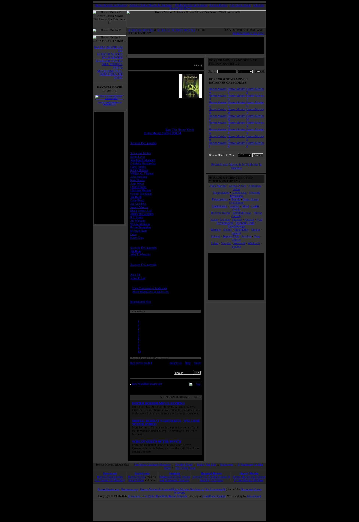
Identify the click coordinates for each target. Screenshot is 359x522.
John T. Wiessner (140, 254)
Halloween (226, 464)
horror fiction (136, 480)
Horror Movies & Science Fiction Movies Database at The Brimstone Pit (183, 489)
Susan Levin (137, 156)
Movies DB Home (180, 8)
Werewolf (239, 243)
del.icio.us (176, 363)
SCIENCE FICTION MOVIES (176, 30)
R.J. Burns (136, 217)
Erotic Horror (251, 199)
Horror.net (110, 473)
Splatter (215, 236)
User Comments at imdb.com (149, 288)
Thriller (236, 239)
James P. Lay (137, 278)
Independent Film (140, 301)
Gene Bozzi (137, 200)
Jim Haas (135, 251)
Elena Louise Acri (140, 210)
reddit (197, 363)
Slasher (255, 229)
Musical (249, 219)
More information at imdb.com (150, 291)
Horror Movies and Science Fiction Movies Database (249, 478)
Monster (237, 219)
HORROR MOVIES (141, 30)
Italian (214, 219)
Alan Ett (135, 274)
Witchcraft (254, 243)
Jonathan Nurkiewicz (142, 160)
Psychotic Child (245, 223)
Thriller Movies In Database (190, 5)
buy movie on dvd (141, 363)
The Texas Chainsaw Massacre (152, 464)
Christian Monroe (140, 190)
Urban (214, 243)
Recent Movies (218, 5)
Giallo (255, 206)
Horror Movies (248, 473)
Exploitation (236, 202)
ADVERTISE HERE (109, 71)
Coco (133, 234)
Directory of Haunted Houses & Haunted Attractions (211, 478)
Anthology (254, 185)
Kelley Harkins (139, 170)
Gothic (236, 209)
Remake (216, 229)
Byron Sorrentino (140, 227)
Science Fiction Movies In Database (150, 5)
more (159, 301)
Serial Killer (241, 229)
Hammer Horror (220, 212)
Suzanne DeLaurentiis (143, 143)
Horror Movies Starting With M (162, 133)
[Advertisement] (109, 168)
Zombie (236, 246)
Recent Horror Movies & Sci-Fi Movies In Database (236, 166)
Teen (257, 236)
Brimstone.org (129, 489)
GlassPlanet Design (213, 496)
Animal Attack (237, 185)
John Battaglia (138, 176)
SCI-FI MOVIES (112, 57)
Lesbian (225, 219)
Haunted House (242, 212)
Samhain (174, 473)
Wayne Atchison (140, 224)
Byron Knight (138, 230)
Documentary (220, 199)
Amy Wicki (137, 183)
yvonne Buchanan (141, 193)
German (234, 206)
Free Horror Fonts (240, 5)
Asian (236, 189)
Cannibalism (239, 192)
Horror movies (136, 476)
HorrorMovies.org (108, 489)
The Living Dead (185, 468)
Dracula (235, 199)
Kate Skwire (137, 180)
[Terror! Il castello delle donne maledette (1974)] (109, 98)
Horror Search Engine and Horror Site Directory (110, 478)
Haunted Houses (211, 473)
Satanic (227, 229)
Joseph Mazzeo (139, 207)
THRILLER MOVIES (108, 60)
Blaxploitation (221, 192)
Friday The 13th (206, 464)
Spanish (236, 233)
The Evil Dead (183, 464)
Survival (246, 236)
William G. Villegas (141, 173)
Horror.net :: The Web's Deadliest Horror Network (157, 496)
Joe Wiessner (137, 220)
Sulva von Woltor (140, 153)
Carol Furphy (138, 166)
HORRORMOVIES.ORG (248, 33)
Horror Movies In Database (111, 5)
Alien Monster (217, 185)
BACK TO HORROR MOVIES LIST (147, 384)
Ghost (245, 206)
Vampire (226, 243)
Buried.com (141, 473)
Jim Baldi (135, 197)
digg (187, 363)
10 (139, 351)
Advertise (258, 5)
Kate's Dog (136, 237)
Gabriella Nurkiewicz (143, 163)
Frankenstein (219, 206)
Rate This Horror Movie (180, 129)
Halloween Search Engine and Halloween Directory (174, 478)
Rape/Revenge (236, 226)
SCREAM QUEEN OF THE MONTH (156, 441)
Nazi (259, 219)
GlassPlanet (254, 496)
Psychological (225, 223)
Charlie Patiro (138, 187)
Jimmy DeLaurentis (141, 214)
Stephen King (231, 236)
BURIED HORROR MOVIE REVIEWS (158, 403)
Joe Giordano (138, 203)
